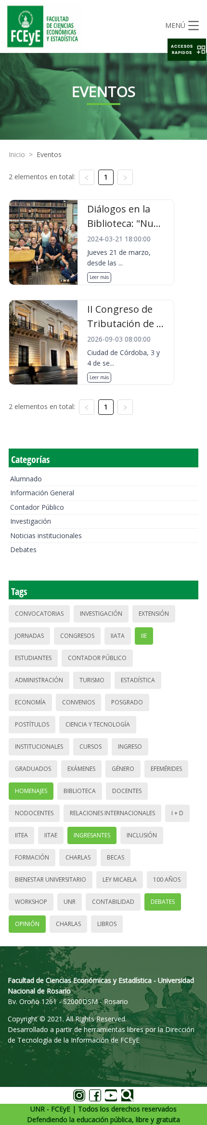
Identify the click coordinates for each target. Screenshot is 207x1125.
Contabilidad (113, 902)
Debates (23, 549)
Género (123, 769)
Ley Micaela (120, 879)
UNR (70, 902)
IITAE (50, 835)
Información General (42, 492)
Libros (106, 924)
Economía (30, 702)
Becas (115, 857)
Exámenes (81, 769)
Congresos (77, 636)
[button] (187, 50)
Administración (39, 680)
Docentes (127, 791)
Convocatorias (39, 613)
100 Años (167, 879)
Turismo (91, 680)
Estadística (138, 680)
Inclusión (142, 835)
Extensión (154, 613)
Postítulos (32, 724)
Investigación (30, 521)
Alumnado (26, 478)
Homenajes (31, 791)
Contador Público (37, 507)
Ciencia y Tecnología (97, 724)
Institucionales (39, 746)
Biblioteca (80, 791)
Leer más (99, 277)
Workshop (31, 902)
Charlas (78, 857)
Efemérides (166, 769)
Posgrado (127, 702)
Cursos (90, 746)
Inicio (17, 154)
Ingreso (130, 746)
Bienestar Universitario (50, 879)
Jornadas (29, 636)
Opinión (27, 924)
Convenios (78, 702)
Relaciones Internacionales (112, 813)
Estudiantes (33, 658)
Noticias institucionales (46, 535)
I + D (177, 813)
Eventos (49, 154)
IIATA (118, 636)
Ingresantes (92, 835)
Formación (32, 857)
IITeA (21, 835)
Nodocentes (34, 813)
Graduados (33, 769)
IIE (144, 636)
